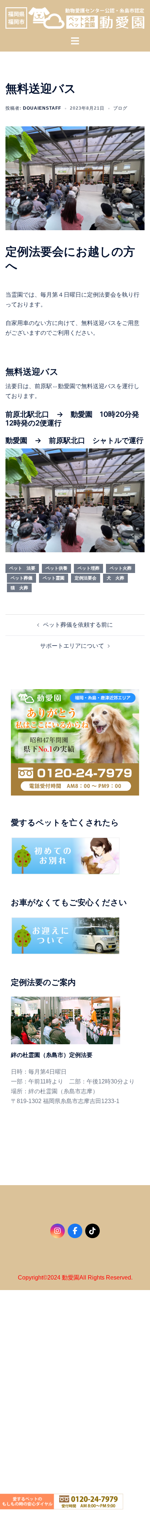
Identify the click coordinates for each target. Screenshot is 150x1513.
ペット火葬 (120, 568)
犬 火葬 (115, 578)
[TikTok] (92, 1231)
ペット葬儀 (21, 578)
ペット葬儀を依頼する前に (78, 625)
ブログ (120, 108)
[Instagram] (57, 1231)
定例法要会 (85, 578)
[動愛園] (75, 18)
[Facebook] (75, 1231)
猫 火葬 (19, 587)
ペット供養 (56, 568)
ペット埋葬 (88, 568)
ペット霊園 (53, 578)
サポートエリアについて (72, 646)
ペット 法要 (22, 568)
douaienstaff (42, 108)
